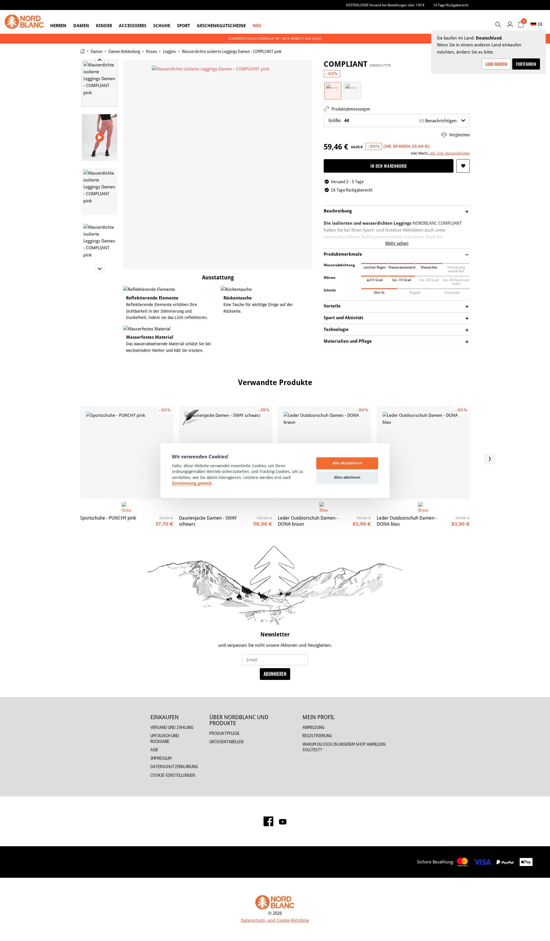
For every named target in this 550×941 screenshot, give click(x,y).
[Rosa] (333, 85)
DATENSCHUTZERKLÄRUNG (174, 766)
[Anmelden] (510, 24)
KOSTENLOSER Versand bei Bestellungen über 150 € (385, 5)
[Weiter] (490, 459)
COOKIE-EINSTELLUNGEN (172, 775)
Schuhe (161, 25)
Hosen (151, 51)
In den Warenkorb (388, 166)
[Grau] (127, 507)
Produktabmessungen (350, 109)
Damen (81, 25)
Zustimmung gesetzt (192, 483)
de (540, 24)
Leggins (169, 51)
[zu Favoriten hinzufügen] (463, 166)
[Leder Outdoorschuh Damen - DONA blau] (423, 452)
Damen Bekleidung (124, 51)
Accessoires (132, 25)
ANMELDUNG (313, 727)
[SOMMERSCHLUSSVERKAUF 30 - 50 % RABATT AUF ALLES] (275, 38)
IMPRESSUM (161, 758)
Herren (58, 25)
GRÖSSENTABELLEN (226, 741)
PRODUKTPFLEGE (224, 733)
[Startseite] (82, 51)
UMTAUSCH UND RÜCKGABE (164, 738)
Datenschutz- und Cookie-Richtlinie (275, 920)
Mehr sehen (396, 243)
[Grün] (352, 85)
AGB (154, 749)
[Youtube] (282, 821)
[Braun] (423, 507)
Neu (257, 25)
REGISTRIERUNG (317, 735)
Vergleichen (459, 134)
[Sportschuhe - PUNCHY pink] (126, 452)
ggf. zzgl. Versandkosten (450, 153)
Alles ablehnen (347, 477)
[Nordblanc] (24, 21)
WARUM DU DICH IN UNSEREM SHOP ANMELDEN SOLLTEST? (344, 747)
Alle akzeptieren (347, 463)
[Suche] (497, 24)
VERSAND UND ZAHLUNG (171, 727)
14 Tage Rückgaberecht (450, 5)
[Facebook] (268, 821)
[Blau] (324, 507)
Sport (183, 25)
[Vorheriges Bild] (60, 459)
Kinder (104, 25)
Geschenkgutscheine (221, 25)
